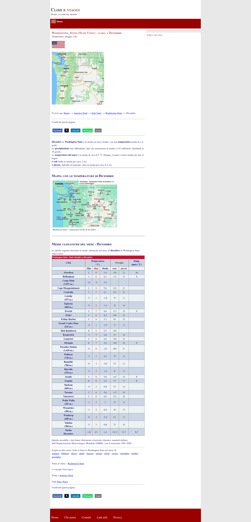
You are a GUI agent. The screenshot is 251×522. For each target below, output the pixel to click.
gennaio (55, 453)
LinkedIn (75, 130)
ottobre (134, 453)
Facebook (57, 130)
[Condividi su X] (66, 130)
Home (67, 113)
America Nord (80, 113)
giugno (99, 453)
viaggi (65, 9)
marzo (74, 453)
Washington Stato (113, 113)
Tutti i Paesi (62, 481)
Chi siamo (70, 517)
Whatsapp (87, 130)
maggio (90, 453)
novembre (56, 456)
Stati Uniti (96, 113)
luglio (107, 453)
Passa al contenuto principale (64, 1)
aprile (81, 453)
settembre (124, 453)
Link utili (102, 517)
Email (98, 130)
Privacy (117, 517)
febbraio (65, 453)
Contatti (86, 517)
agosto (115, 453)
